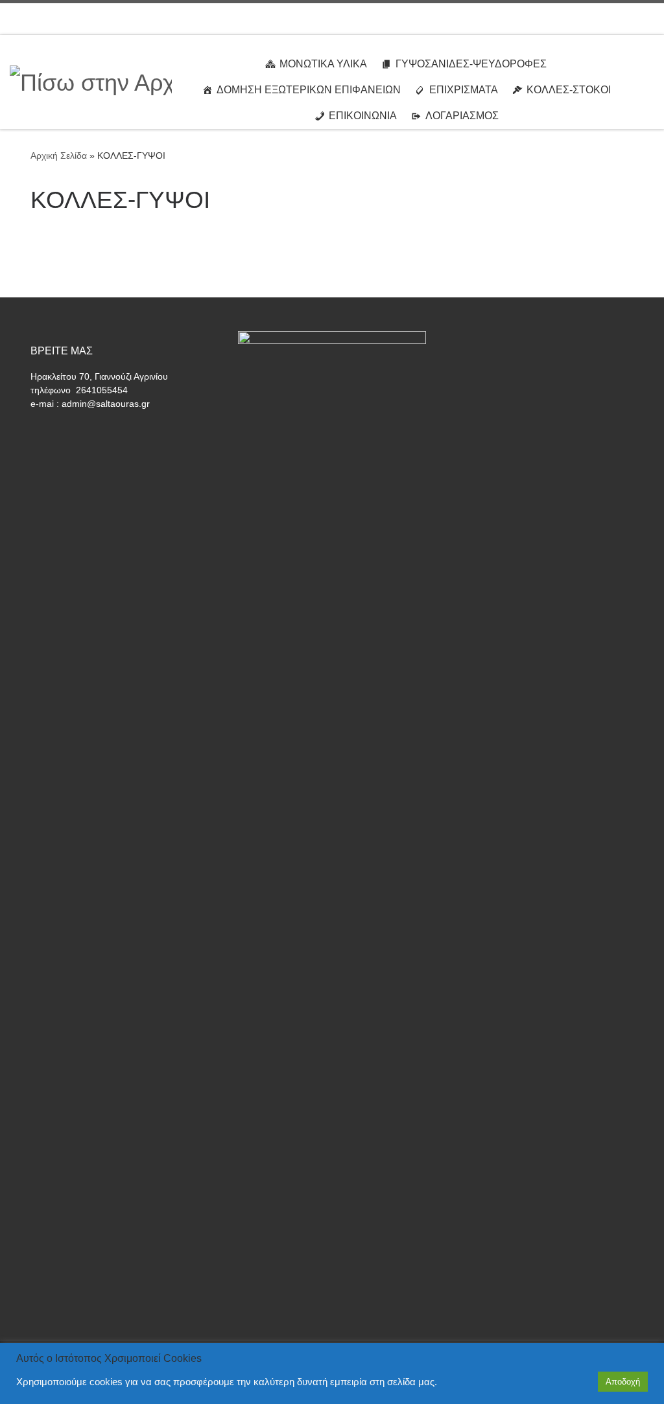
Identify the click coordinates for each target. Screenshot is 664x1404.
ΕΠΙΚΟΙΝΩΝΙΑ (363, 115)
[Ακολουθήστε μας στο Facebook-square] (617, 18)
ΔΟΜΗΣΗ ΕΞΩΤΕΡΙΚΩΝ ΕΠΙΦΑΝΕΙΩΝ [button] (309, 89)
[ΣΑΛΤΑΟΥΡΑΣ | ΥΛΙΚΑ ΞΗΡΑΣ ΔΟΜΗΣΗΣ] (91, 80)
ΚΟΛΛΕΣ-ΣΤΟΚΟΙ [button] (569, 89)
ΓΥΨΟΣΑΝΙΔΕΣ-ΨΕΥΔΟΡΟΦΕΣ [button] (471, 63)
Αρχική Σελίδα (59, 155)
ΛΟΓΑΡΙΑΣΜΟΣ (462, 115)
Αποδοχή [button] (623, 1382)
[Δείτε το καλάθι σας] (647, 18)
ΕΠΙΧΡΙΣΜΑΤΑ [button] (463, 89)
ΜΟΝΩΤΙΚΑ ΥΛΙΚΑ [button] (323, 63)
